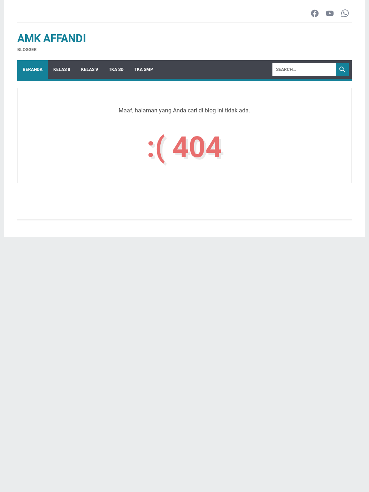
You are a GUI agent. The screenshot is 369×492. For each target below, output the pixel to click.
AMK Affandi (51, 38)
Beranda (33, 69)
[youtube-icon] (329, 14)
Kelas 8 (61, 69)
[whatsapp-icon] (345, 14)
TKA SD (116, 69)
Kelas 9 (89, 69)
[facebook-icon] (314, 14)
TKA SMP (143, 69)
